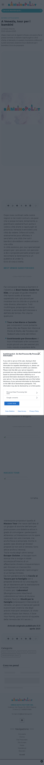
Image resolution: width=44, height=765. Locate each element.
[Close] (40, 354)
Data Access (22, 411)
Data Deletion (10, 411)
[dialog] (22, 382)
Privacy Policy (34, 411)
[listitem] (22, 392)
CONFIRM (12, 403)
